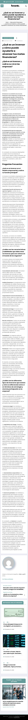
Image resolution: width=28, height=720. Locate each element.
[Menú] (2, 5)
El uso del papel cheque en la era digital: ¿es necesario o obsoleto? (13, 625)
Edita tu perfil (22, 574)
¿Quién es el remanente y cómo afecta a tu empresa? (13, 595)
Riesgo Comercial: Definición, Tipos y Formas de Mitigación (12, 666)
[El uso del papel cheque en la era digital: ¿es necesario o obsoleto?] (14, 612)
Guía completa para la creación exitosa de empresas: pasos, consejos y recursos (13, 703)
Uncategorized (7, 686)
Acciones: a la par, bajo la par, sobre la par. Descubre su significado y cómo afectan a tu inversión (12, 652)
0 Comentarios (19, 40)
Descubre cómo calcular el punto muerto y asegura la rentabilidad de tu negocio (13, 588)
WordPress (17, 716)
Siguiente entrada (7, 592)
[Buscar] (26, 6)
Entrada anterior (7, 585)
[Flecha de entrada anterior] (24, 588)
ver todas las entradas (7, 579)
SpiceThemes (17, 717)
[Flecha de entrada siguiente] (24, 595)
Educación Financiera (8, 38)
